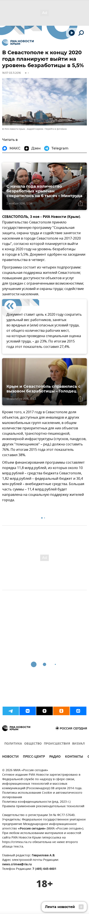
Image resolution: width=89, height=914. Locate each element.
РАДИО (55, 757)
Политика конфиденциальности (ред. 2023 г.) (36, 801)
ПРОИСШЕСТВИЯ (57, 743)
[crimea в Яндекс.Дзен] (44, 711)
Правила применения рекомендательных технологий (43, 806)
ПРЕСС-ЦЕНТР (34, 757)
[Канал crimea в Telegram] (11, 711)
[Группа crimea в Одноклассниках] (61, 711)
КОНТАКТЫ (74, 757)
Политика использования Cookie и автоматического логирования (42, 795)
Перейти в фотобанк (56, 129)
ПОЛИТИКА (13, 743)
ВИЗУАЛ (78, 743)
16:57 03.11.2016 (11, 72)
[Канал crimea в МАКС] (78, 711)
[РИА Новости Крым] (17, 42)
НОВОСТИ (10, 757)
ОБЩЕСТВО (33, 743)
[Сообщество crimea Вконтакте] (27, 711)
